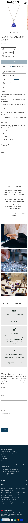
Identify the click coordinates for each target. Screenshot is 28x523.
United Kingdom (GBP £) (8, 510)
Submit (5, 429)
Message (3, 410)
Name (3, 387)
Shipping (10, 66)
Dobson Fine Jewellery (14, 512)
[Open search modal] (22, 2)
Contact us (16, 79)
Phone (3, 403)
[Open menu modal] (2, 2)
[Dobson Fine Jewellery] (13, 3)
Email (3, 395)
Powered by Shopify (5, 515)
